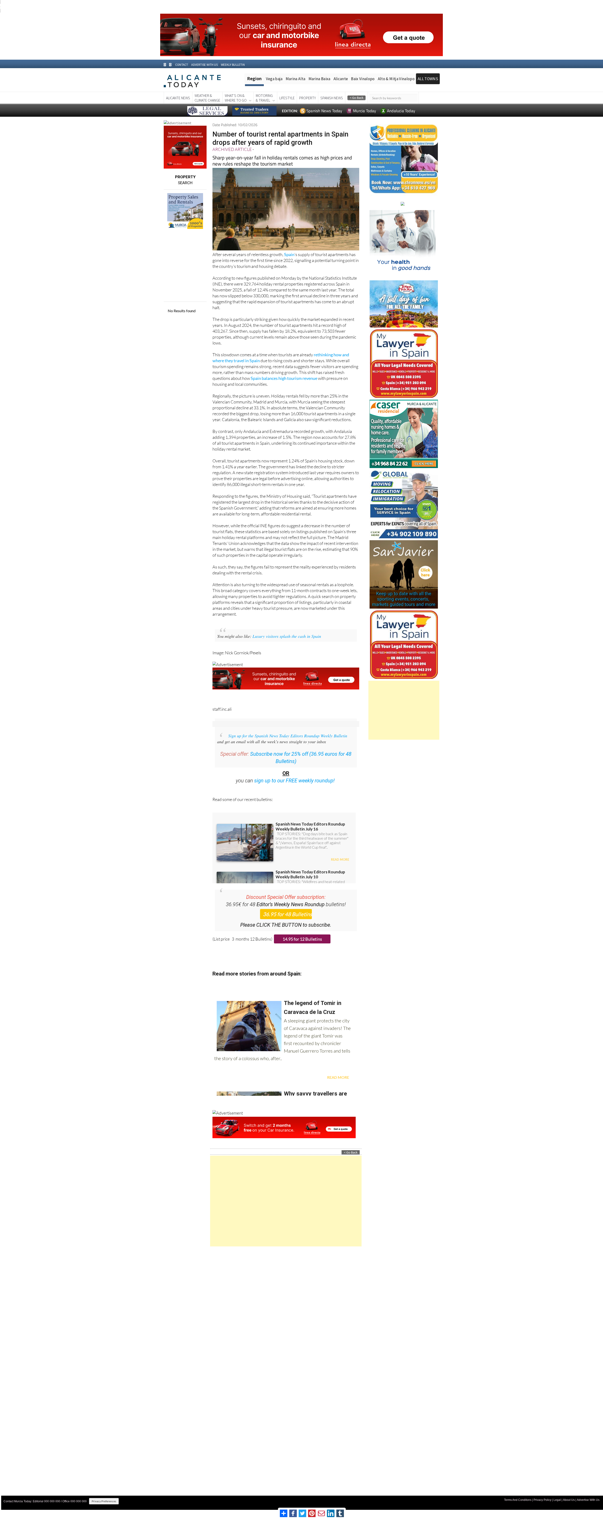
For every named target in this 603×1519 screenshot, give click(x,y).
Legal (557, 1500)
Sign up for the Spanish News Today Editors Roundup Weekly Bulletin (287, 736)
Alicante (341, 78)
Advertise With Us (588, 1500)
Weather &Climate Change (207, 98)
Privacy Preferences (104, 1501)
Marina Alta (296, 78)
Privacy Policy (542, 1500)
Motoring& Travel (264, 98)
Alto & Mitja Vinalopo (396, 78)
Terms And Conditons (517, 1500)
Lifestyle (287, 97)
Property (307, 97)
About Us (569, 1500)
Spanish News (331, 97)
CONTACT (181, 65)
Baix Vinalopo (363, 78)
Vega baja (274, 78)
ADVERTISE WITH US (204, 65)
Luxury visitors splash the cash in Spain (287, 636)
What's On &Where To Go (236, 98)
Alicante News (178, 97)
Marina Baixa (319, 78)
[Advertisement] (286, 1201)
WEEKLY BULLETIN (233, 65)
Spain (289, 254)
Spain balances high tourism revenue (284, 378)
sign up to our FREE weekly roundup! (294, 781)
